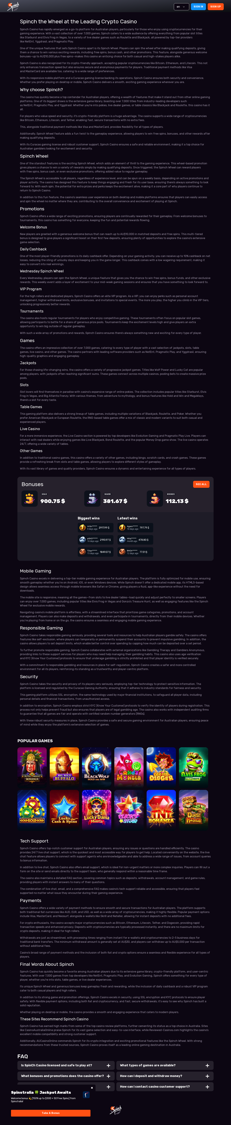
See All (201, 484)
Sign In (198, 6)
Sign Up (215, 6)
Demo (32, 782)
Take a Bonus (51, 1113)
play (32, 772)
